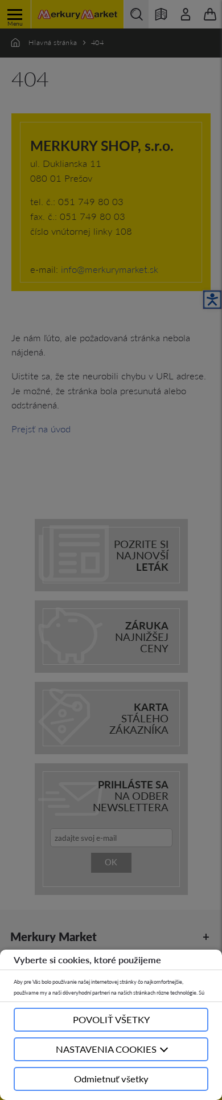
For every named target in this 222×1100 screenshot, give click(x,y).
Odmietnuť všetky (111, 1078)
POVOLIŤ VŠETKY (111, 1019)
